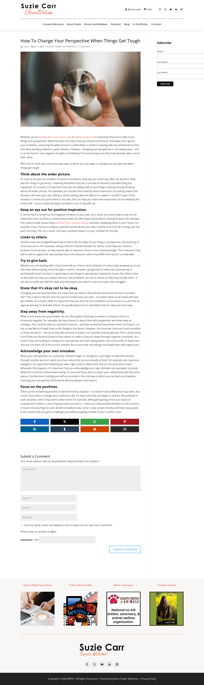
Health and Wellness (65, 46)
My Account (134, 9)
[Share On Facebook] (34, 422)
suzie (26, 46)
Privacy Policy (148, 678)
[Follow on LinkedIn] (176, 9)
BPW (70, 678)
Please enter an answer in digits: (38, 531)
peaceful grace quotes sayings (72, 222)
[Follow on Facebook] (160, 9)
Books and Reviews (95, 24)
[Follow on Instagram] (181, 9)
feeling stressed (84, 137)
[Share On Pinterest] (125, 422)
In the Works (140, 24)
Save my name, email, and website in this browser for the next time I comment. (68, 525)
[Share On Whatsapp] (94, 422)
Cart (149, 9)
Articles (50, 46)
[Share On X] (64, 422)
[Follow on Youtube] (171, 9)
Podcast (116, 24)
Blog (126, 24)
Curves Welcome (53, 24)
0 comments (84, 46)
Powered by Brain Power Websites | (120, 678)
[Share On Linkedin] (34, 429)
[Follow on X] (165, 9)
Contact (156, 24)
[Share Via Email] (125, 429)
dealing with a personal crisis (55, 137)
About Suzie (74, 24)
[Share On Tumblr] (64, 429)
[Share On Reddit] (94, 429)
